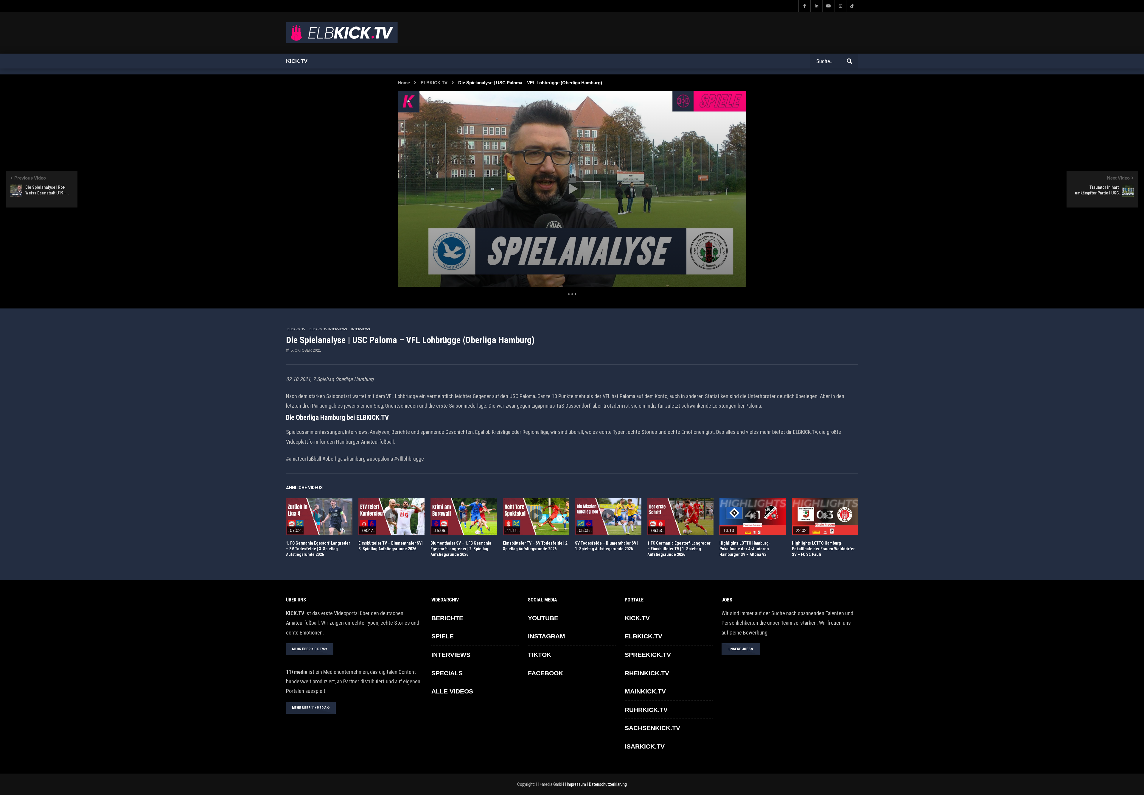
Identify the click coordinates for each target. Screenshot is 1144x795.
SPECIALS (447, 673)
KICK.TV (637, 618)
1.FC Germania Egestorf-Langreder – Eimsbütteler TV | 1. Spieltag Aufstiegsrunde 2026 (679, 549)
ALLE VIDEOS (452, 691)
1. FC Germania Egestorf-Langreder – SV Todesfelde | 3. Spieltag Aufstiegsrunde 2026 (318, 549)
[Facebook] (804, 6)
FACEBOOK (545, 673)
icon (319, 515)
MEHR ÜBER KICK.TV (308, 649)
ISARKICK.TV (645, 746)
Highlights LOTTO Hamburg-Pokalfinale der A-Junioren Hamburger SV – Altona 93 (744, 549)
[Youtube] (828, 6)
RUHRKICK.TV (646, 709)
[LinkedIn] (816, 6)
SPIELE (442, 636)
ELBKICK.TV (434, 82)
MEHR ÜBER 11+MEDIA (309, 708)
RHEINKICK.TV (647, 673)
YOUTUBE (543, 618)
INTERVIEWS (360, 329)
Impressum (576, 784)
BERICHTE (447, 618)
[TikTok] (852, 6)
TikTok (539, 654)
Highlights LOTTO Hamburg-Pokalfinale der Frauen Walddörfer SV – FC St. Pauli (823, 549)
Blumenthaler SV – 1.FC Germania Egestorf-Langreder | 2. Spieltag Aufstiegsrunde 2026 (460, 549)
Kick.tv (296, 61)
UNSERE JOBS (739, 649)
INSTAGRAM (546, 636)
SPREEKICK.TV (648, 654)
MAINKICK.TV (645, 691)
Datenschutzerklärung (608, 784)
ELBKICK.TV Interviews (328, 329)
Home (404, 82)
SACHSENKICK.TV (652, 727)
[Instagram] (840, 6)
